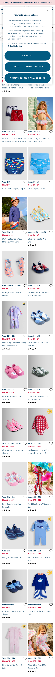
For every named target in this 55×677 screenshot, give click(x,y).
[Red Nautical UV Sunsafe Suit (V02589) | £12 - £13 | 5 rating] (40, 510)
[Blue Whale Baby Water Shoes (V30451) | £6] (14, 586)
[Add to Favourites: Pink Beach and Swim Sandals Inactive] (25, 389)
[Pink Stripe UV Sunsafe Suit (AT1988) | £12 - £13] (14, 639)
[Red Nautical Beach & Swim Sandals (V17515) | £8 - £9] (40, 267)
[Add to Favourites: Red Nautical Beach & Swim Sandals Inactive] (51, 286)
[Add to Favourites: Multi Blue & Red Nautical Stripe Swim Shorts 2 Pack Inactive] (25, 131)
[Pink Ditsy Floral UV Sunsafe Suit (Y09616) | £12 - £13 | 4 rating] (40, 671)
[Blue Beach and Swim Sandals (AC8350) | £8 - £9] (40, 317)
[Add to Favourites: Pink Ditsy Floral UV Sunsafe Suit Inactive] (51, 658)
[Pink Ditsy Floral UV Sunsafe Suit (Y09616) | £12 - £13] (40, 639)
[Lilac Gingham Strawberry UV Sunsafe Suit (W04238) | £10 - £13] (14, 317)
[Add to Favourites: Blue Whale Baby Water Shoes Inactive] (25, 604)
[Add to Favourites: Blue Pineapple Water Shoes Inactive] (51, 232)
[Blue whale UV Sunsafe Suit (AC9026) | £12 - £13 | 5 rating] (40, 564)
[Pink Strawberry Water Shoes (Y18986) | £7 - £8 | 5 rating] (14, 456)
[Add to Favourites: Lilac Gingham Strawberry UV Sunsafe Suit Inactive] (25, 336)
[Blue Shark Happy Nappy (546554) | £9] (14, 163)
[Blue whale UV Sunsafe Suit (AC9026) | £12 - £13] (40, 532)
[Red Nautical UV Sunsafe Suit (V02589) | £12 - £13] (40, 478)
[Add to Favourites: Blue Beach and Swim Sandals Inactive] (51, 336)
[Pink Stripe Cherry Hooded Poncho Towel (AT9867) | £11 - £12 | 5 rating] (14, 91)
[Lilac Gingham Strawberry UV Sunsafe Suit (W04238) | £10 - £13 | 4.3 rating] (14, 349)
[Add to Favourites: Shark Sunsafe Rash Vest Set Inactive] (51, 604)
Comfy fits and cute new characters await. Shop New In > (27, 2)
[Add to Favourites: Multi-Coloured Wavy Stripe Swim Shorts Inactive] (25, 232)
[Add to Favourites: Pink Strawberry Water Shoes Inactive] (25, 443)
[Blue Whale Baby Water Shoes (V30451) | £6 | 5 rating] (14, 617)
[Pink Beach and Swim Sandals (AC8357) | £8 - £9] (14, 478)
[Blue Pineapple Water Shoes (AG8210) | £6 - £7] (40, 213)
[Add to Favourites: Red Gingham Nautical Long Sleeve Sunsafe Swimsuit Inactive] (51, 443)
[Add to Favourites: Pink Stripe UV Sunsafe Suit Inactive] (25, 658)
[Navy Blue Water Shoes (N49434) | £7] (14, 532)
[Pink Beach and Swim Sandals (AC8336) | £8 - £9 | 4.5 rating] (14, 402)
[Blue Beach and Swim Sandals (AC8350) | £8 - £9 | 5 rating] (40, 349)
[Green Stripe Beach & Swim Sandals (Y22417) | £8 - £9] (40, 371)
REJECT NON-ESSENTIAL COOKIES (27, 78)
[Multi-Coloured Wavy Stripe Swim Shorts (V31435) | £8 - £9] (14, 213)
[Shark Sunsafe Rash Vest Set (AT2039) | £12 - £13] (40, 586)
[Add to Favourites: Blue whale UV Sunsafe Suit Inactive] (51, 551)
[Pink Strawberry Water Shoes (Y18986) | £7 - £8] (14, 424)
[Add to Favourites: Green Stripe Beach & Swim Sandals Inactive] (51, 389)
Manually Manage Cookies (27, 66)
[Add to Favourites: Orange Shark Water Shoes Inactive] (25, 286)
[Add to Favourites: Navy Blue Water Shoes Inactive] (25, 551)
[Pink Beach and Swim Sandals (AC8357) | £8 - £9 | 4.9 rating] (14, 510)
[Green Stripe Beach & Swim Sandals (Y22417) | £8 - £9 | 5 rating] (40, 402)
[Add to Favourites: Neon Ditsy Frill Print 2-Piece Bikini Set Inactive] (51, 131)
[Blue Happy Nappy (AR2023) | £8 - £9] (40, 163)
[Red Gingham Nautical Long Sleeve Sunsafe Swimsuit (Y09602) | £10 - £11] (40, 424)
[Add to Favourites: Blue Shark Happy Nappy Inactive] (25, 182)
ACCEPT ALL (27, 55)
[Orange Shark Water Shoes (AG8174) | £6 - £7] (14, 267)
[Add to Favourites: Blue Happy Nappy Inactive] (51, 182)
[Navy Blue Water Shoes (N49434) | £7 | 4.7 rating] (14, 564)
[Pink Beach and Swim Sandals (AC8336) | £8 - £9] (14, 371)
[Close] (48, 10)
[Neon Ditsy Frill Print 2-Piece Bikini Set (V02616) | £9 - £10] (40, 113)
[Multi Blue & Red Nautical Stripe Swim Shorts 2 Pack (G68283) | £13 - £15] (14, 113)
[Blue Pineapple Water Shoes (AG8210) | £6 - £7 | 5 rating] (40, 245)
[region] (27, 46)
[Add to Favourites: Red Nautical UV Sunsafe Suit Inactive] (51, 497)
